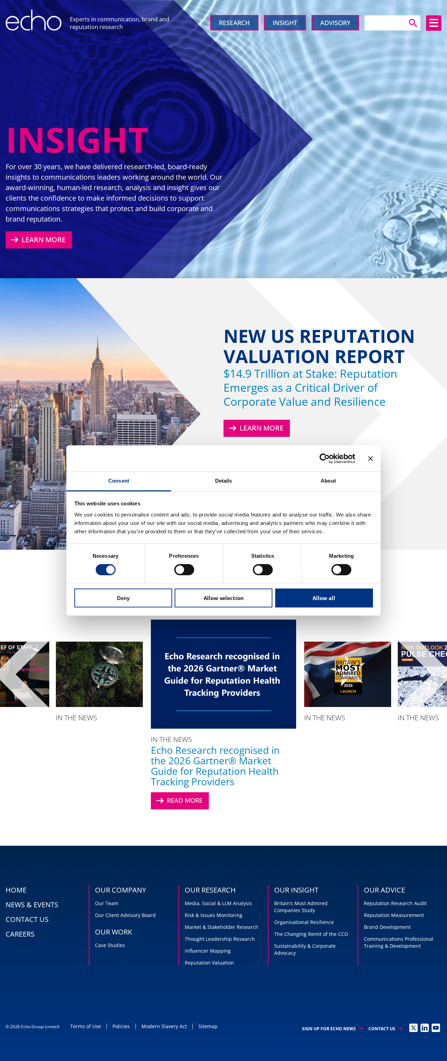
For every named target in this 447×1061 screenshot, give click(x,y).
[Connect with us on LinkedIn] (424, 1028)
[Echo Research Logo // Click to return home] (33, 20)
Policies (121, 1026)
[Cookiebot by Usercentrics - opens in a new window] (324, 458)
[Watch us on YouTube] (436, 1028)
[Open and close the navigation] (433, 23)
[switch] (184, 569)
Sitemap (208, 1026)
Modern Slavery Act (164, 1026)
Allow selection (224, 597)
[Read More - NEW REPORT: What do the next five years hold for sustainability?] (99, 674)
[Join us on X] (413, 1028)
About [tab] (328, 481)
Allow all (324, 597)
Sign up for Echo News (332, 1029)
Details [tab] (223, 481)
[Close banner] (370, 458)
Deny (123, 598)
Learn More (37, 239)
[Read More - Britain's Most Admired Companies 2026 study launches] (347, 674)
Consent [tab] (118, 481)
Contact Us (385, 1029)
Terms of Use (85, 1026)
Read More (178, 800)
